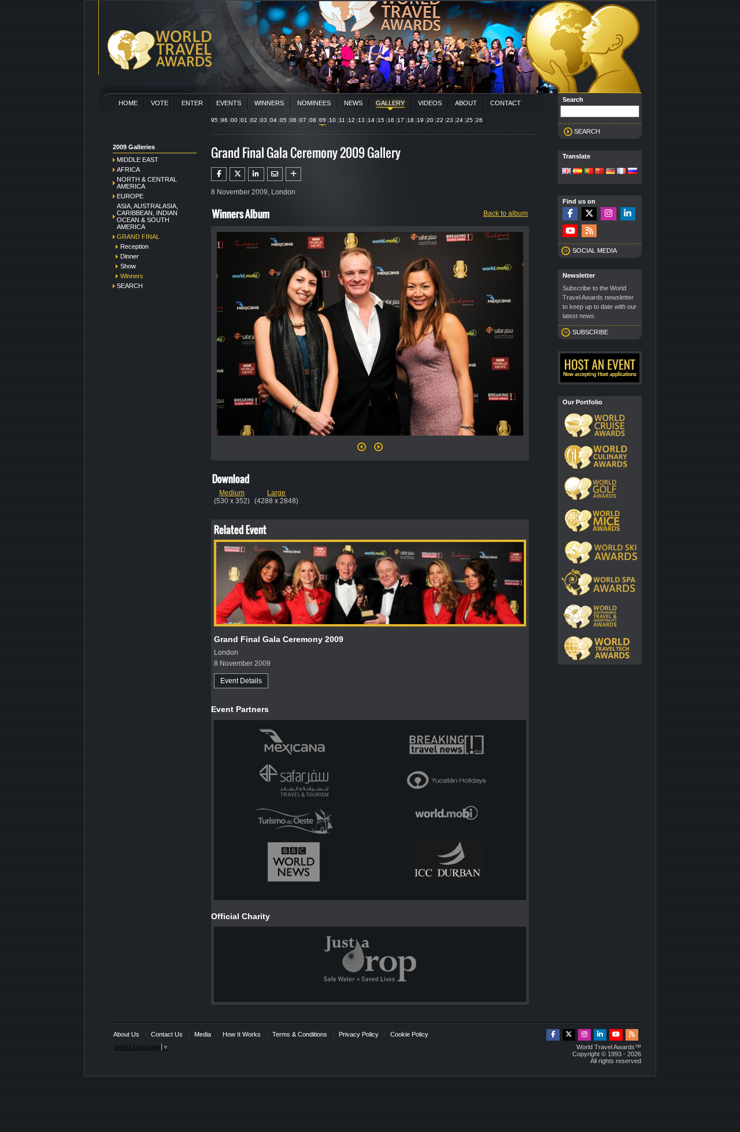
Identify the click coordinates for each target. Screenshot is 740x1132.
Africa (128, 169)
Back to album (505, 213)
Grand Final (138, 236)
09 (322, 120)
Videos (430, 102)
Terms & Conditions (299, 1034)
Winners (269, 102)
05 (283, 120)
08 (312, 120)
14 (371, 120)
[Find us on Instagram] (608, 213)
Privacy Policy (359, 1034)
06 (293, 120)
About (466, 102)
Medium (232, 493)
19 (420, 120)
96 (224, 120)
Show (128, 266)
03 (263, 120)
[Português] (588, 172)
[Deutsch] (610, 172)
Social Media (594, 250)
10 (332, 120)
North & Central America (147, 183)
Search (130, 285)
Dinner (129, 256)
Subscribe (590, 332)
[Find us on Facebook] (570, 213)
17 (400, 120)
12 (351, 120)
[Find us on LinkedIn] (627, 213)
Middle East (137, 159)
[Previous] (361, 450)
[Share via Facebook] (219, 174)
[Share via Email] (275, 174)
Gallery (390, 102)
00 (234, 120)
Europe (130, 196)
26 (479, 120)
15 (381, 120)
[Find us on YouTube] (570, 231)
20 (430, 120)
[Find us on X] (589, 213)
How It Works (242, 1034)
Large (276, 493)
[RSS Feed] (589, 231)
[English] (566, 172)
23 (449, 120)
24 (459, 120)
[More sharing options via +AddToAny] (293, 174)
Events (228, 102)
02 (253, 120)
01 (243, 120)
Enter (192, 102)
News (353, 102)
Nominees (314, 102)
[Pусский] (632, 172)
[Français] (621, 172)
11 (342, 120)
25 (469, 120)
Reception (134, 246)
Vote (159, 102)
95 (214, 120)
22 (439, 120)
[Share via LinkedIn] (256, 174)
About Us (126, 1034)
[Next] (370, 439)
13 (361, 120)
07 (302, 120)
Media (202, 1034)
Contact (505, 102)
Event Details (241, 681)
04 (273, 120)
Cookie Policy (409, 1034)
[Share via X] (237, 174)
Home (128, 102)
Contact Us (167, 1034)
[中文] (599, 172)
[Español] (577, 172)
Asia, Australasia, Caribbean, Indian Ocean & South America (147, 216)
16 (390, 120)
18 (410, 120)
